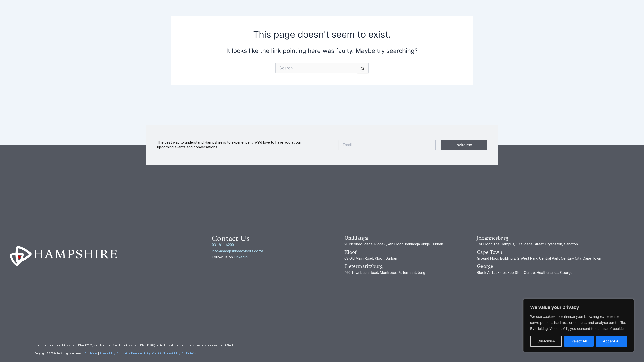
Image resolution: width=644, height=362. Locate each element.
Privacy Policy (107, 353)
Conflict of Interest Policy (166, 353)
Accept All (611, 341)
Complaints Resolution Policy (133, 353)
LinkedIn (241, 257)
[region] (578, 325)
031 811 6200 (223, 245)
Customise (546, 341)
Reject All (579, 341)
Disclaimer (91, 353)
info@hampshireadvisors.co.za (237, 251)
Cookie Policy (189, 353)
